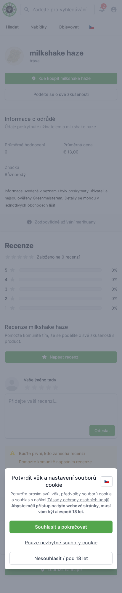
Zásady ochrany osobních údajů (78, 499)
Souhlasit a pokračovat (61, 527)
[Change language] (107, 481)
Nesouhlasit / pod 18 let (61, 558)
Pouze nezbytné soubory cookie (61, 543)
